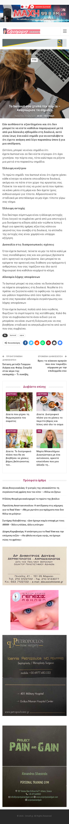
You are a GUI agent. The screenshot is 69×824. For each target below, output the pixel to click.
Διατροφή (11, 394)
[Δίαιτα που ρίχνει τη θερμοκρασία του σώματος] (19, 401)
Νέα (39, 431)
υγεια (22, 335)
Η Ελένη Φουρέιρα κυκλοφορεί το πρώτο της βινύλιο (31, 499)
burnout (13, 335)
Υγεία (34, 60)
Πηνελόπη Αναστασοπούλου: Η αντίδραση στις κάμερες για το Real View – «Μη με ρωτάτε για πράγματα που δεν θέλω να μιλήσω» (33, 509)
